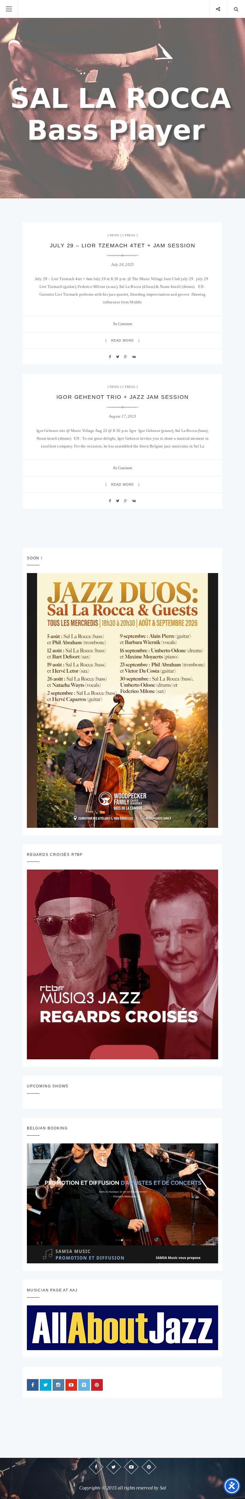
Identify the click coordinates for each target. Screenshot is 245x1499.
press (130, 235)
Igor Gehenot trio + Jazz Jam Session (122, 397)
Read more (122, 340)
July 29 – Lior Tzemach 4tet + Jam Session (122, 245)
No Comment (122, 324)
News (114, 235)
